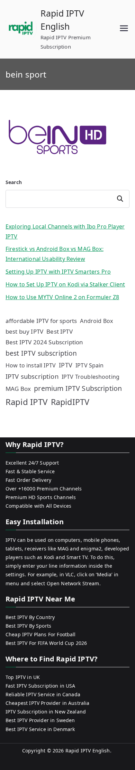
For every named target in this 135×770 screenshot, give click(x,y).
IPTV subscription (32, 376)
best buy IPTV (24, 331)
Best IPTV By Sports (28, 625)
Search (14, 182)
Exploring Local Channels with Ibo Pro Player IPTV (65, 231)
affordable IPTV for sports (41, 321)
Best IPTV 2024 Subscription (44, 342)
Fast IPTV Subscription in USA (40, 685)
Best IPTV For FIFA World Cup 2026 (46, 643)
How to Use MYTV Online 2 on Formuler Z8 (62, 297)
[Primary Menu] (123, 29)
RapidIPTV (70, 401)
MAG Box (18, 389)
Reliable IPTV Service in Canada (43, 694)
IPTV (65, 365)
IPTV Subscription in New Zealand (46, 711)
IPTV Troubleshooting (90, 377)
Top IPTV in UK (23, 677)
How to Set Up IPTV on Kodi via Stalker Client (65, 284)
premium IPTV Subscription (78, 388)
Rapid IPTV (27, 401)
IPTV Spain (89, 365)
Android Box (96, 321)
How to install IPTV (31, 365)
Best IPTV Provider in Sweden (40, 720)
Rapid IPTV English (87, 750)
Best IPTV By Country (30, 617)
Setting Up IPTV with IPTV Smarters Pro (58, 271)
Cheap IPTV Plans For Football (41, 634)
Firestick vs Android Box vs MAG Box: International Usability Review (55, 254)
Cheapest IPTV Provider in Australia (48, 703)
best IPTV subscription (41, 353)
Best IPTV (59, 331)
